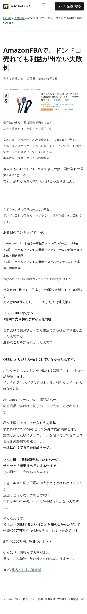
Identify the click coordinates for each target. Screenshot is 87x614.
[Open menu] (45, 6)
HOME (7, 18)
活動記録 (19, 18)
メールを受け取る (69, 6)
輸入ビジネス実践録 (26, 569)
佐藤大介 (17, 78)
